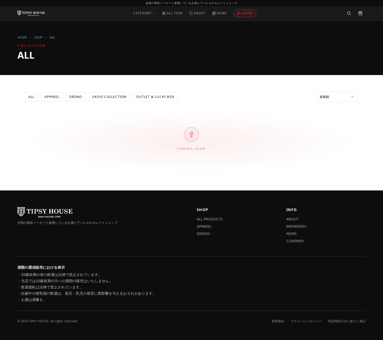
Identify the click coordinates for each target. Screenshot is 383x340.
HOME (22, 37)
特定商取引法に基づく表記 (347, 321)
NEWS (222, 13)
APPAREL (52, 97)
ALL (31, 97)
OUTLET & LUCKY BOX (155, 97)
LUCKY (247, 13)
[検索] (349, 13)
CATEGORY (142, 13)
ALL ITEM (175, 13)
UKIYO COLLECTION (109, 97)
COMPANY (295, 240)
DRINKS (75, 97)
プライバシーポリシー (306, 321)
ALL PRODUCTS (210, 219)
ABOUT (200, 13)
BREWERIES (296, 226)
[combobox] (337, 97)
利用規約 (278, 321)
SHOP (38, 37)
